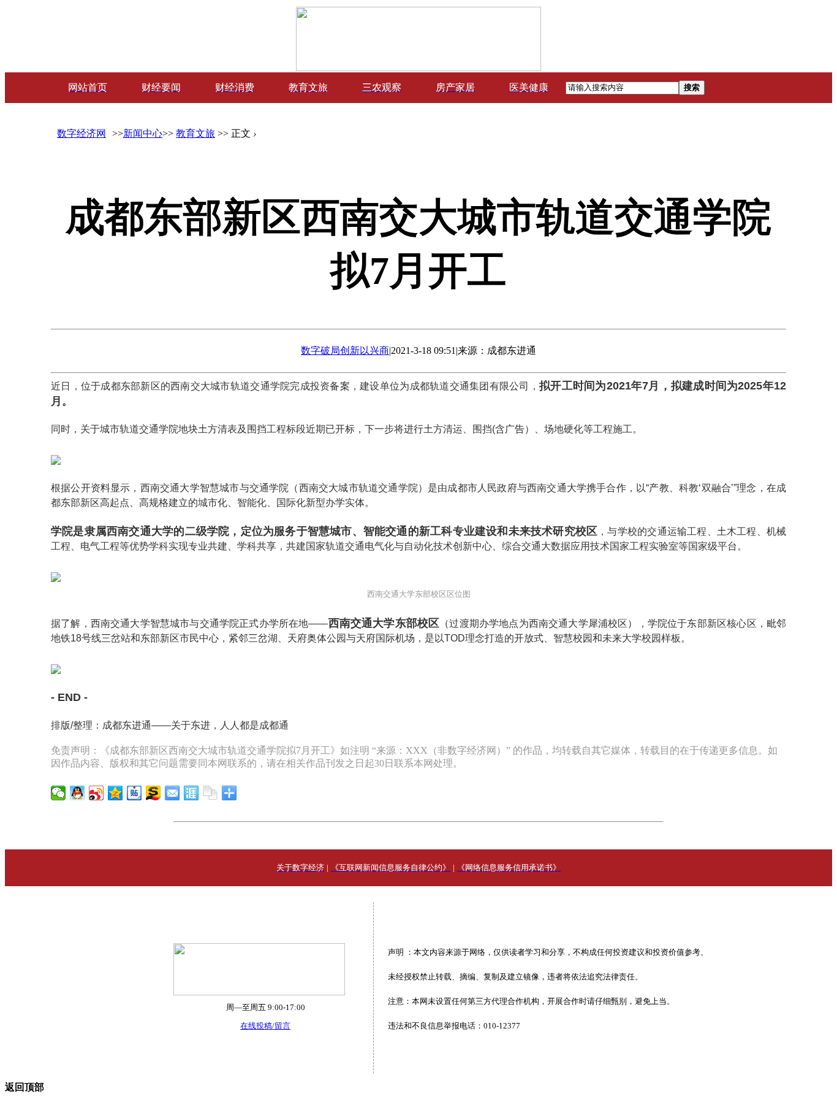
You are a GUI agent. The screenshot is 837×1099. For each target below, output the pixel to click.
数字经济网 (81, 133)
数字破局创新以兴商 (345, 350)
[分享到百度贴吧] (134, 793)
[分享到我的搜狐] (153, 793)
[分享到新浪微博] (96, 793)
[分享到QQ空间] (115, 793)
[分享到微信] (58, 793)
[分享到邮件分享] (172, 793)
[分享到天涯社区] (191, 793)
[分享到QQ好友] (77, 793)
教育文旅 (195, 133)
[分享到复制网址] (210, 793)
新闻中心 (142, 133)
